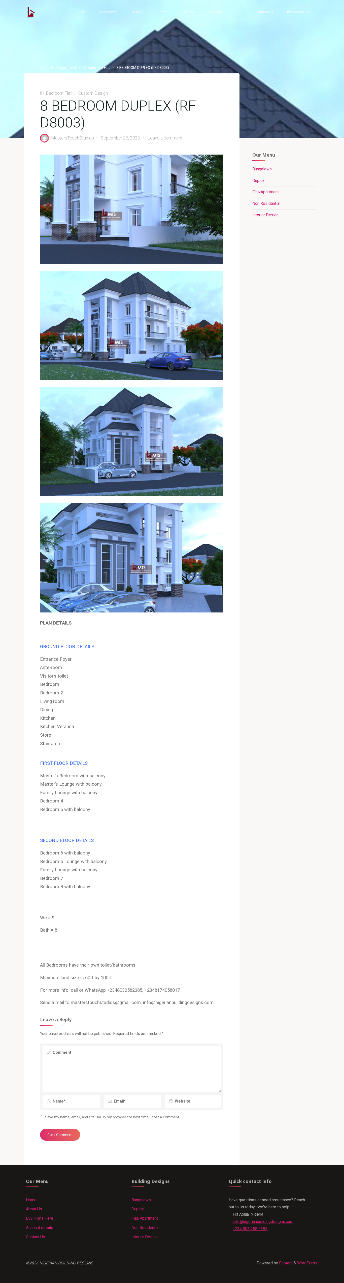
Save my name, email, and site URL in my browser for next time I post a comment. (112, 1117)
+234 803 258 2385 (250, 1228)
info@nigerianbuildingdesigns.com (263, 1221)
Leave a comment (165, 137)
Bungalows (262, 169)
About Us (34, 1209)
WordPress (307, 1263)
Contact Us (35, 1236)
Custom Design (93, 93)
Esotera (285, 1263)
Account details (39, 1227)
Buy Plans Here (39, 1218)
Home (31, 1200)
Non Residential (266, 203)
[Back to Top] (324, 1275)
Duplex (258, 180)
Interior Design (265, 215)
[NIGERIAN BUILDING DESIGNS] (31, 12)
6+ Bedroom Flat (96, 68)
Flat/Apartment (63, 68)
